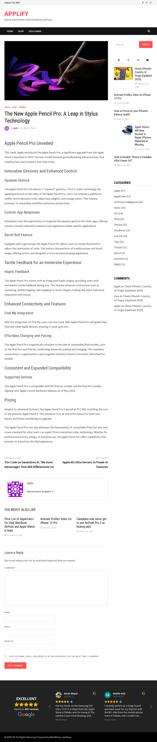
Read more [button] (61, 719)
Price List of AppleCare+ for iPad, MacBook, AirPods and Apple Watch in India (19, 524)
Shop (21, 31)
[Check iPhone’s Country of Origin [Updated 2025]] (123, 69)
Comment (10, 567)
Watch (117, 253)
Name (7, 612)
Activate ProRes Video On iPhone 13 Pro (55, 521)
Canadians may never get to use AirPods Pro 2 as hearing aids (92, 522)
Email (7, 626)
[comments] (138, 60)
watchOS (119, 258)
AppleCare (120, 196)
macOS (118, 236)
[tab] (119, 60)
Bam (68, 737)
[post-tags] (148, 60)
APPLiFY (16, 13)
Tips (116, 241)
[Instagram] (147, 2)
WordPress (55, 737)
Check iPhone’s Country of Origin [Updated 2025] (143, 74)
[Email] (151, 2)
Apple (7, 107)
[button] (150, 707)
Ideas (117, 207)
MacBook (119, 230)
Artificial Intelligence (126, 202)
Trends (22, 107)
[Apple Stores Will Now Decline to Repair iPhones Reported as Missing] (123, 127)
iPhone (118, 224)
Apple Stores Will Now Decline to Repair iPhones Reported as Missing (143, 135)
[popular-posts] (119, 60)
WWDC (118, 264)
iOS (116, 213)
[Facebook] (143, 2)
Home (10, 31)
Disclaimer (35, 31)
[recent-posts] (128, 60)
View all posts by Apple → (40, 491)
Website (8, 641)
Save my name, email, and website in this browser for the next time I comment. (54, 656)
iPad (14, 107)
